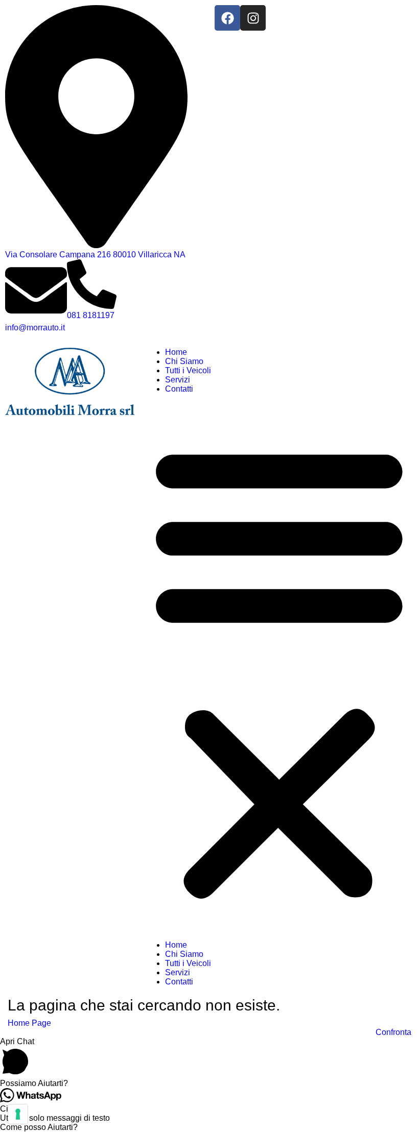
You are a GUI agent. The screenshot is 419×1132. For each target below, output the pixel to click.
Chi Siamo (184, 361)
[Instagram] (253, 18)
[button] (279, 670)
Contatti (179, 388)
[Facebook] (227, 18)
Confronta (393, 1032)
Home (176, 352)
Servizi (177, 379)
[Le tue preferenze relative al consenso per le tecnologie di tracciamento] (18, 1114)
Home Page (29, 1023)
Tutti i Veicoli (188, 370)
